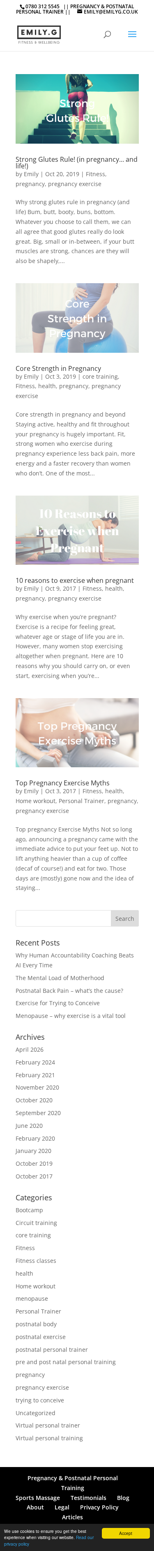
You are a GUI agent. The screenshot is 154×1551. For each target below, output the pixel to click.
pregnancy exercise (74, 184)
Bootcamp (29, 1210)
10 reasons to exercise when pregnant (75, 580)
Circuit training (36, 1223)
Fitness (95, 174)
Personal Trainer (81, 801)
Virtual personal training (49, 1438)
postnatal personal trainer (52, 1349)
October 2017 (34, 1176)
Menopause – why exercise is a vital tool (71, 1016)
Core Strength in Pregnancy (58, 368)
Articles (72, 1517)
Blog (123, 1498)
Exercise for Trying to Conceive (58, 1003)
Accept (125, 1533)
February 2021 (35, 1075)
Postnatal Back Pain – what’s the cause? (69, 990)
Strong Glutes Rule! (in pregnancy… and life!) (77, 162)
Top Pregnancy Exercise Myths (63, 782)
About (35, 1507)
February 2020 (35, 1138)
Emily (31, 174)
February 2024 (35, 1062)
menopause (32, 1298)
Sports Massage (38, 1498)
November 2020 (37, 1087)
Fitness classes (36, 1261)
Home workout (35, 801)
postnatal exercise (41, 1337)
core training (100, 376)
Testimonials (88, 1498)
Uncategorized (35, 1413)
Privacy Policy (99, 1507)
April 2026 (30, 1049)
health (47, 386)
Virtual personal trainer (48, 1425)
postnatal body (36, 1324)
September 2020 (38, 1113)
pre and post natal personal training (66, 1362)
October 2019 (34, 1163)
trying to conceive (40, 1400)
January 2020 (33, 1151)
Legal (62, 1507)
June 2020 (29, 1125)
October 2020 (34, 1100)
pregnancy (30, 184)
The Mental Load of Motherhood (60, 978)
